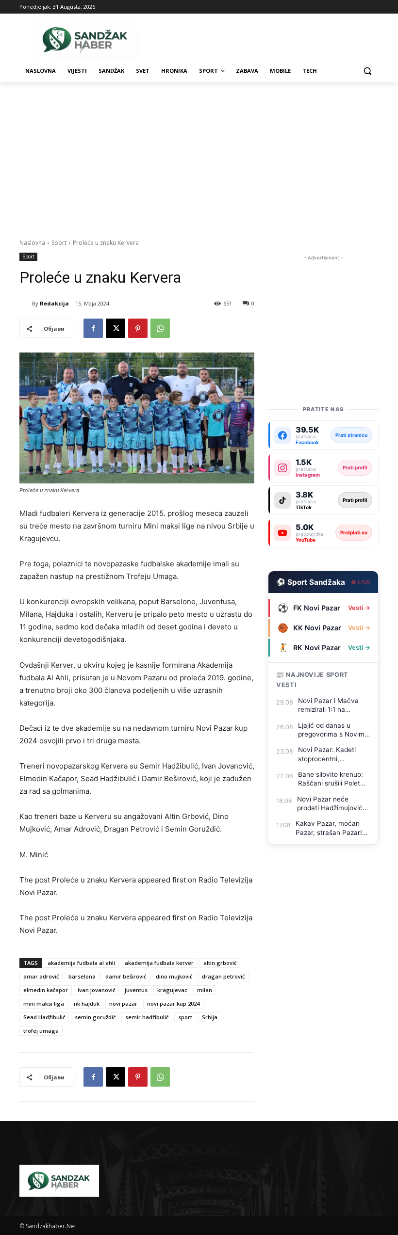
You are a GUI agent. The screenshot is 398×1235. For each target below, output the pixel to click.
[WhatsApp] (160, 328)
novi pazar (123, 1003)
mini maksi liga (43, 1003)
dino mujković (174, 976)
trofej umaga (41, 1030)
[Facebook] (93, 328)
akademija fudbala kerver (159, 962)
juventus (136, 990)
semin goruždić (95, 1017)
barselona (82, 976)
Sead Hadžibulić (44, 1017)
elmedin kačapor (45, 990)
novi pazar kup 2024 (173, 1003)
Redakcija (54, 303)
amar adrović (41, 976)
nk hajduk (87, 1003)
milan (204, 990)
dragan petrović (223, 976)
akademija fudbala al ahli (81, 962)
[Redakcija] (25, 303)
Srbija (209, 1017)
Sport (58, 243)
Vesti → (359, 607)
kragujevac (172, 990)
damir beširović (125, 976)
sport (185, 1017)
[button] (367, 71)
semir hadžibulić (146, 1017)
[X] (115, 328)
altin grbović (219, 962)
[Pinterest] (138, 328)
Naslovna (32, 243)
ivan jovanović (96, 990)
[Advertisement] (199, 155)
